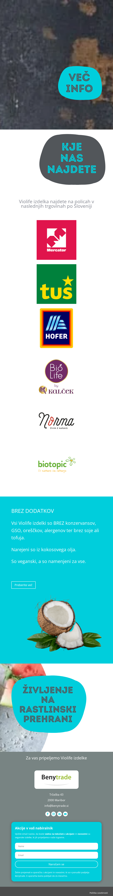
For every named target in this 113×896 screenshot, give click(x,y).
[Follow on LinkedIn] (59, 814)
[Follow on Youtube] (65, 814)
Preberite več (23, 585)
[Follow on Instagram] (53, 814)
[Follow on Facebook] (47, 814)
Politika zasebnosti (99, 892)
